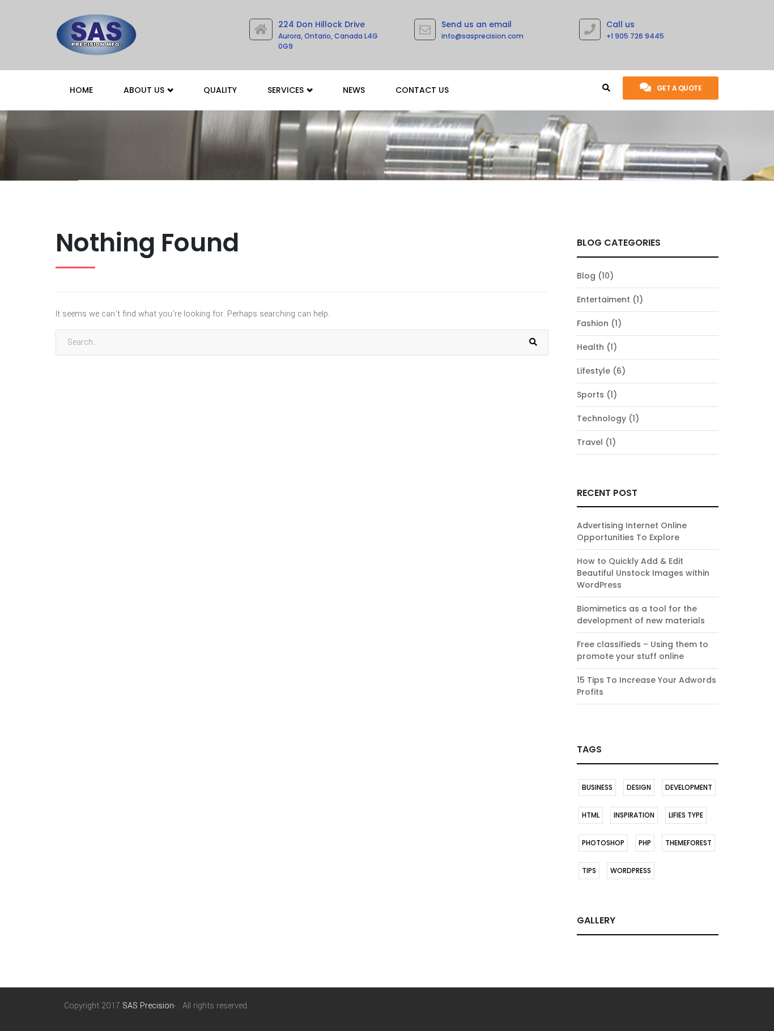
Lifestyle (593, 371)
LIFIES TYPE (686, 815)
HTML (590, 815)
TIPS (589, 870)
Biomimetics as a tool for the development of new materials (641, 614)
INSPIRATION (634, 815)
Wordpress (630, 870)
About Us (145, 90)
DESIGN (639, 787)
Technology (601, 418)
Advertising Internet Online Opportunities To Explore (632, 531)
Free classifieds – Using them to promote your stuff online (642, 650)
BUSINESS (597, 787)
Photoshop (603, 843)
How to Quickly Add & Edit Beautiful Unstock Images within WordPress (643, 573)
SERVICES (286, 90)
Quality (220, 90)
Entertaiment (603, 299)
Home (81, 90)
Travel (590, 442)
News (354, 90)
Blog (586, 275)
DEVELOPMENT (688, 787)
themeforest (688, 843)
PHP (645, 843)
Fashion (593, 323)
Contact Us (422, 90)
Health (590, 347)
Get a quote (679, 88)
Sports (590, 394)
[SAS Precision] (96, 32)
